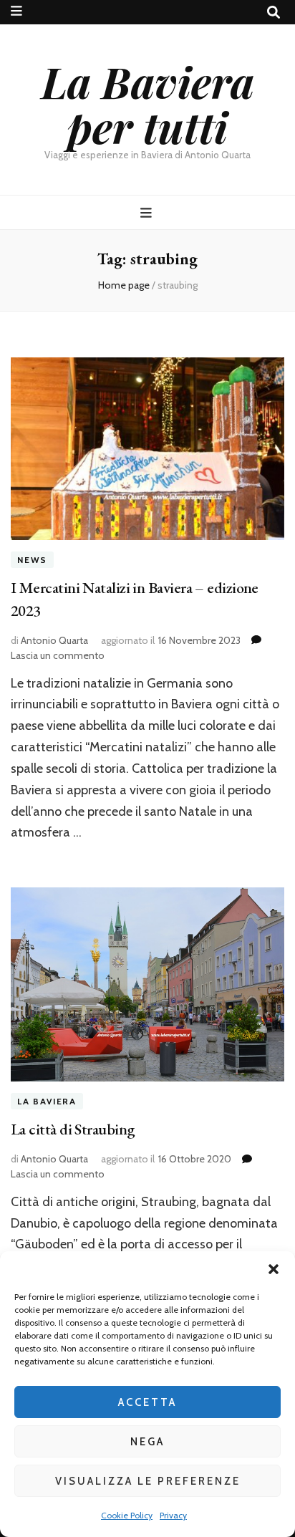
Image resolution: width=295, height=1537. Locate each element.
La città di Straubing (73, 1129)
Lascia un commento (58, 655)
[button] (273, 1269)
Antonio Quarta (54, 640)
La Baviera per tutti (148, 103)
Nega (147, 1441)
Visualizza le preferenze (148, 1481)
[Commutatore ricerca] (273, 12)
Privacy (173, 1515)
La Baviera (47, 1101)
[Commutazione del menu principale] (147, 213)
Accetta (147, 1402)
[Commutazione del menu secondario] (16, 11)
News (32, 559)
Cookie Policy (127, 1515)
